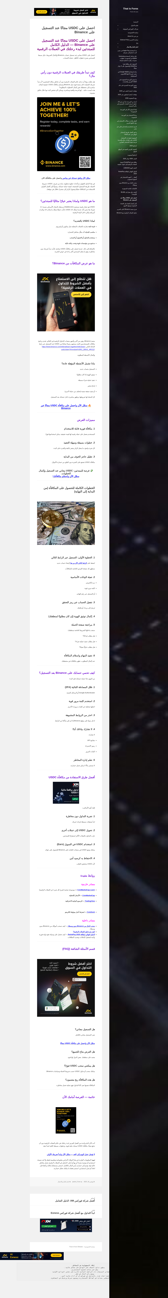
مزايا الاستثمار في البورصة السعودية (129, 116)
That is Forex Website (76, 1246)
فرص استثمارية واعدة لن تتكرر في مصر (127, 127)
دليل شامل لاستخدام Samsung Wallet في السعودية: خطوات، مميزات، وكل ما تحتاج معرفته (128, 58)
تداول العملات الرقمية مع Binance (127, 213)
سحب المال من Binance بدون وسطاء (128, 184)
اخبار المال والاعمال (132, 47)
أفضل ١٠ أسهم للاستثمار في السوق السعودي (128, 178)
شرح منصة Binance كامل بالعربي (127, 209)
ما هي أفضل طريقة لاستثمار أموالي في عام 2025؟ (128, 133)
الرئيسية (135, 22)
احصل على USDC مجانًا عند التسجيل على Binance (128, 199)
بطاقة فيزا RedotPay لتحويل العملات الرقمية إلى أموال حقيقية (127, 163)
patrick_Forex (76, 1181)
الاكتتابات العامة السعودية (129, 188)
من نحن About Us (133, 36)
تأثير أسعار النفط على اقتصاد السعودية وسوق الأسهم (128, 204)
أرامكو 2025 (133, 146)
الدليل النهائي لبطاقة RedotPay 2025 (127, 172)
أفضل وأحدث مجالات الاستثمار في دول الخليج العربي (127, 122)
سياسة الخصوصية (133, 32)
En (137, 43)
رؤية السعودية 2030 (131, 98)
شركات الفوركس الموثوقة (130, 29)
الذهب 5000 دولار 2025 (130, 158)
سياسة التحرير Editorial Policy (129, 40)
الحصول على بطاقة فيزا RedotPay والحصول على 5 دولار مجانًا (127, 66)
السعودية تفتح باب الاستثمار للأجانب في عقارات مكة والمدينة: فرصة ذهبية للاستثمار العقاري (127, 140)
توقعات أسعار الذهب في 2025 (128, 91)
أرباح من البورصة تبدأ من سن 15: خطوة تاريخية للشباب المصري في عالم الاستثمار (127, 104)
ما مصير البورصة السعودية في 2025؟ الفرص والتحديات (128, 80)
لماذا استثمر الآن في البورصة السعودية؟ (128, 110)
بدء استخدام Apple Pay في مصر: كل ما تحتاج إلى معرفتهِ (127, 51)
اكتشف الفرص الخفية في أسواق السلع (127, 150)
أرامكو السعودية (132, 155)
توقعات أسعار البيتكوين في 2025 (127, 94)
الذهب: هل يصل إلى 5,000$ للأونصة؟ (129, 193)
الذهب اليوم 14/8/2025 (130, 168)
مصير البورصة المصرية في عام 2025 (128, 86)
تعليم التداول (134, 25)
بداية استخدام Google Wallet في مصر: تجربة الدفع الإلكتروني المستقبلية (127, 74)
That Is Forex (130, 8)
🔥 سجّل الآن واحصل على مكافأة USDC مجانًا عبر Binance (66, 407)
